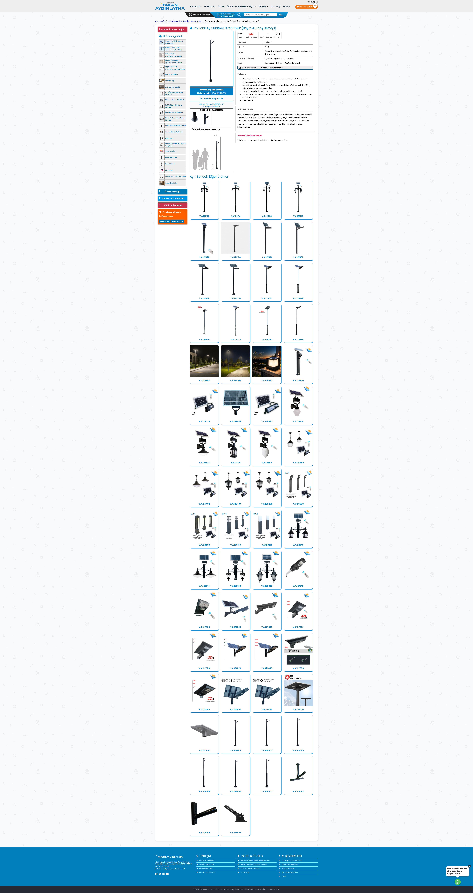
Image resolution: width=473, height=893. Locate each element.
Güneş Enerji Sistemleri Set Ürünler (185, 21)
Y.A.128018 (267, 709)
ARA (280, 15)
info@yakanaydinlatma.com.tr (173, 869)
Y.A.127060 (204, 668)
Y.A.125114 (235, 216)
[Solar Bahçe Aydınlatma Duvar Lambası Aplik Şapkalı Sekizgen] (235, 443)
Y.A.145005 (204, 791)
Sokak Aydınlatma (206, 864)
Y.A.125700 (298, 380)
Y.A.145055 (235, 832)
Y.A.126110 (236, 462)
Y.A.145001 (235, 750)
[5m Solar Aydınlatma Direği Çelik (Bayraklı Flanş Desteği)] (204, 772)
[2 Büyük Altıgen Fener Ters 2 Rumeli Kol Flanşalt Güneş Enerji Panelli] (298, 197)
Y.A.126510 (235, 545)
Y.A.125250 (266, 339)
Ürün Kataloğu (172, 191)
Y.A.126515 (267, 545)
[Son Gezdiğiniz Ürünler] (199, 14)
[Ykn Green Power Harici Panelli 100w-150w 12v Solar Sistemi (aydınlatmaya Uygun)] (235, 402)
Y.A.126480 (298, 462)
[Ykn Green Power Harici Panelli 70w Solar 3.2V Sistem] (204, 402)
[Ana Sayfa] (170, 6)
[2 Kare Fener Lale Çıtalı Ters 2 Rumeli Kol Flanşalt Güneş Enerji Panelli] (266, 197)
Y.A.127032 (298, 627)
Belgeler (262, 6)
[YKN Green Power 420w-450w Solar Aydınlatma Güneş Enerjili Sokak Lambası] (266, 690)
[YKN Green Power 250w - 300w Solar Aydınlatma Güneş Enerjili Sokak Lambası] (266, 649)
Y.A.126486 (266, 503)
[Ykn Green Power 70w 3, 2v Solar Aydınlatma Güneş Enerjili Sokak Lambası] (204, 608)
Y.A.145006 (235, 791)
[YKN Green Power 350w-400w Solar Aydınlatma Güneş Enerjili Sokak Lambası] (235, 690)
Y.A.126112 (267, 462)
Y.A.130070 (298, 709)
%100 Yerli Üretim (173, 205)
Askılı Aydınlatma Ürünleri (250, 868)
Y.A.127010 (298, 586)
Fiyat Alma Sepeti (308, 6)
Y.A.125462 (266, 380)
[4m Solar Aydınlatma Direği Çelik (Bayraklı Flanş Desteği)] (298, 731)
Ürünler (221, 6)
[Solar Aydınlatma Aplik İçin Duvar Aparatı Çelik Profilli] (204, 813)
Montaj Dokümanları (173, 198)
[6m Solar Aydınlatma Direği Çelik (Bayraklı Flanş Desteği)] (235, 772)
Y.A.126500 (298, 503)
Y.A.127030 (266, 627)
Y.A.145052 (298, 791)
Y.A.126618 (235, 586)
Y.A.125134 (204, 298)
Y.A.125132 (298, 257)
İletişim (286, 6)
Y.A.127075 (235, 668)
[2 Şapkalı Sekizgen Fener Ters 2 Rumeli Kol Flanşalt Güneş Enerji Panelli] (204, 197)
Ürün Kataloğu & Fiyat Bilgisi (240, 6)
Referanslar (209, 6)
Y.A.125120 (204, 257)
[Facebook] (156, 874)
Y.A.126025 (204, 421)
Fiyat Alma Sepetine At (213, 99)
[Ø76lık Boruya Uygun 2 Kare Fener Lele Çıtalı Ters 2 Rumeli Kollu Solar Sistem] (235, 567)
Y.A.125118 (298, 216)
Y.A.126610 (298, 545)
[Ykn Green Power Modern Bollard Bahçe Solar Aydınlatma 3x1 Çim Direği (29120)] (266, 525)
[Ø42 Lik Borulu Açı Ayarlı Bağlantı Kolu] (235, 813)
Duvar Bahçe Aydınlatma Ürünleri (253, 864)
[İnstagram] (163, 874)
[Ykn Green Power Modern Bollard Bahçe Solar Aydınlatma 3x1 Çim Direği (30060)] (235, 525)
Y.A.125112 (204, 216)
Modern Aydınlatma (207, 872)
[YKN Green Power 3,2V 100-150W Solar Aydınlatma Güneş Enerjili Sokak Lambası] (266, 608)
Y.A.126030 (266, 421)
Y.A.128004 (235, 709)
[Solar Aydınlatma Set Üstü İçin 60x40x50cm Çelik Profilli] (298, 772)
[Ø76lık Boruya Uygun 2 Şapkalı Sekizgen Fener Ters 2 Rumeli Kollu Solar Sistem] (298, 525)
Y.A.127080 (266, 668)
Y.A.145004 (298, 750)
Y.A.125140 (267, 298)
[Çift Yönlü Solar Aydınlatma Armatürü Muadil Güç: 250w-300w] (204, 731)
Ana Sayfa (160, 21)
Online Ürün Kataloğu (172, 29)
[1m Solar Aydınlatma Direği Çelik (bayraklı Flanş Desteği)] (235, 731)
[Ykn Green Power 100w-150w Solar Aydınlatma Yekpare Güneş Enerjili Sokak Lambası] (204, 649)
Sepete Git (164, 221)
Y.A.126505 (204, 545)
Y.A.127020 (204, 627)
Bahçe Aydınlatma (206, 860)
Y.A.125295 (298, 339)
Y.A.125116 (267, 216)
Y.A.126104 (204, 462)
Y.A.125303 (204, 380)
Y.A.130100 (204, 750)
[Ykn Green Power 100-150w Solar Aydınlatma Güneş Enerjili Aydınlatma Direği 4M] (235, 238)
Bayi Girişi (275, 6)
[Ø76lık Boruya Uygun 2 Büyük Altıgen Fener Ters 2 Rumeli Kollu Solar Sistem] (266, 567)
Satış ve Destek (287, 868)
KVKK (283, 876)
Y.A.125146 (298, 298)
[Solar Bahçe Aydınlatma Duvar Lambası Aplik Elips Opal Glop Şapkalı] (204, 443)
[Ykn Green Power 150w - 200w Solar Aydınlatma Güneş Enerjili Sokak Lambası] (235, 649)
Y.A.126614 (204, 586)
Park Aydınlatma (205, 868)
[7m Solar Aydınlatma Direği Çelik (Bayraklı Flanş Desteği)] (266, 772)
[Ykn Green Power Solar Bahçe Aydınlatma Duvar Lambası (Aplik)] (298, 402)
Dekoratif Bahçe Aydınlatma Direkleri (255, 860)
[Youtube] (167, 874)
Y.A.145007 (266, 791)
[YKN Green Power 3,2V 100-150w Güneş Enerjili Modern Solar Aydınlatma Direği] (204, 238)
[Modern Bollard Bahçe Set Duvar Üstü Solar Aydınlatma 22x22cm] (266, 361)
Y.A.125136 (235, 298)
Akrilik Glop (244, 872)
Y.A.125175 (235, 339)
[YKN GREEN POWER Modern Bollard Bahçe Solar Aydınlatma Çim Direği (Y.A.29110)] (298, 361)
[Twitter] (160, 874)
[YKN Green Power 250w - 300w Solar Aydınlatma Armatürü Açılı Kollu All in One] (298, 649)
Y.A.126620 (266, 586)
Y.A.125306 (235, 380)
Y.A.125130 (235, 257)
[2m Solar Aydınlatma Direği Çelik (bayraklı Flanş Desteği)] (266, 731)
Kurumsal (195, 6)
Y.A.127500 (204, 709)
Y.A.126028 (235, 421)
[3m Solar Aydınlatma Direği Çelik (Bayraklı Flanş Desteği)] (211, 58)
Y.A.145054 (204, 832)
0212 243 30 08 (163, 866)
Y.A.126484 (235, 503)
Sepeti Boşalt (177, 221)
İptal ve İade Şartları (289, 872)
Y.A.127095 (298, 668)
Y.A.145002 (266, 750)
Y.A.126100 (298, 421)
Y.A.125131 (267, 257)
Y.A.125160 (204, 339)
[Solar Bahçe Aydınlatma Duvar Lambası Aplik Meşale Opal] (266, 443)
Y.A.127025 (235, 627)
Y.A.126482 (204, 503)
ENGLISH (314, 2)
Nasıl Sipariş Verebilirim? (291, 860)
